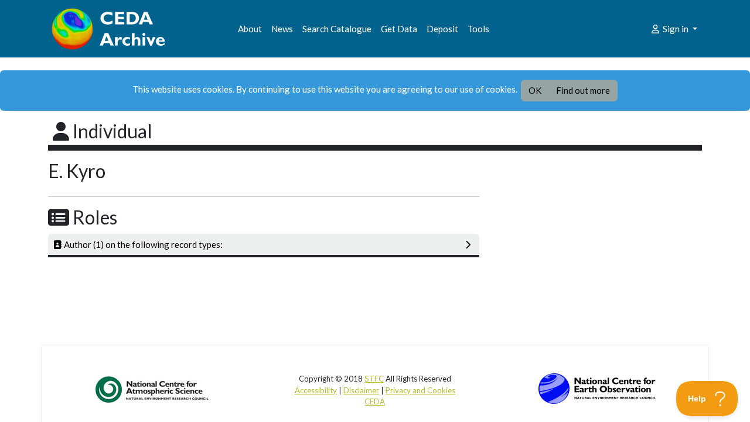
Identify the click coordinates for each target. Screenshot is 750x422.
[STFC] (597, 387)
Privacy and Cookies (420, 390)
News (282, 28)
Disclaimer (361, 390)
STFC (374, 378)
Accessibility (316, 390)
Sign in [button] (675, 28)
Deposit (442, 28)
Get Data (399, 28)
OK (535, 90)
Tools (478, 28)
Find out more (583, 90)
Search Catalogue (336, 28)
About (250, 28)
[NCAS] (152, 389)
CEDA (374, 401)
